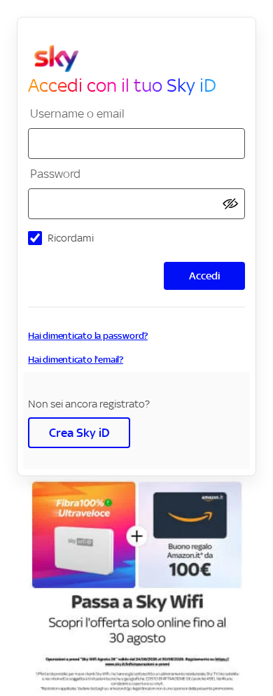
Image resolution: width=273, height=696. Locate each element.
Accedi (204, 275)
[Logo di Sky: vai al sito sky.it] (142, 59)
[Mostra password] (230, 204)
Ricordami (71, 238)
